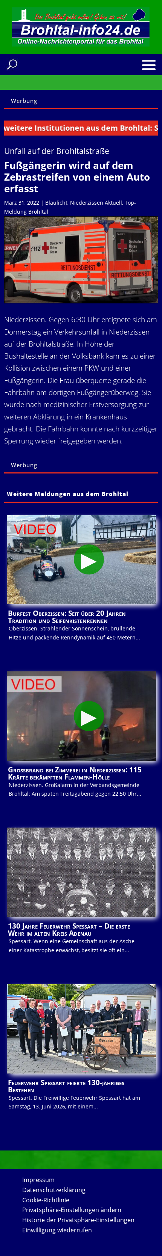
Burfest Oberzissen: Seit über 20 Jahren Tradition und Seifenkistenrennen (67, 616)
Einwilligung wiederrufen (57, 1230)
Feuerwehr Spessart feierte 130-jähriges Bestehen (66, 1086)
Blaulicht (56, 202)
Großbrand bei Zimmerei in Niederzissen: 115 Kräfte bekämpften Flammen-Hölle (75, 773)
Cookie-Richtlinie (45, 1200)
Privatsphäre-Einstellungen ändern (71, 1210)
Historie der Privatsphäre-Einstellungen (78, 1220)
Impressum (38, 1180)
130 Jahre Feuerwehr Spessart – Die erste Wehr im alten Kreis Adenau (69, 929)
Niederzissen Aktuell (96, 202)
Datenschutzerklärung (54, 1190)
